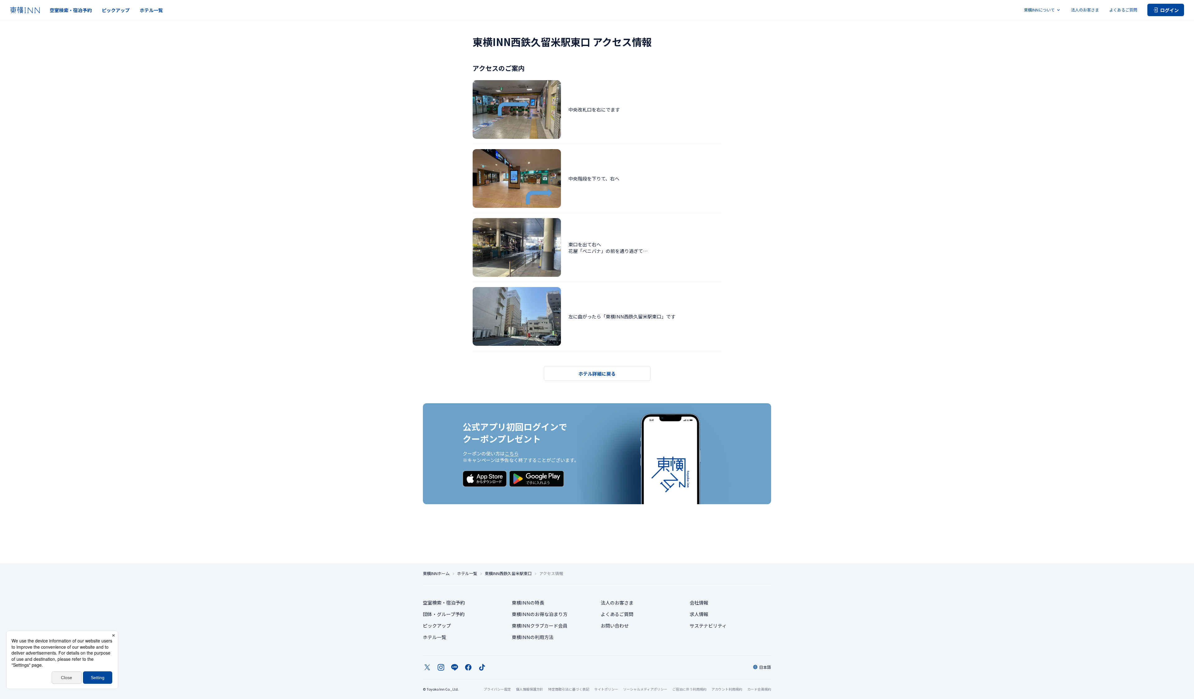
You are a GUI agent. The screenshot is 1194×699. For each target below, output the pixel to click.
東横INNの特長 (528, 602)
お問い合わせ (615, 625)
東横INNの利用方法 (532, 637)
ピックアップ (116, 10)
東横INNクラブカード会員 (539, 625)
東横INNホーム (436, 573)
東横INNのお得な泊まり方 (539, 614)
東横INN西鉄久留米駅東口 (508, 573)
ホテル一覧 (151, 10)
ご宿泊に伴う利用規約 (689, 689)
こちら (512, 453)
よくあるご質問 (1123, 10)
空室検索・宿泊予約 (71, 10)
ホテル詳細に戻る (597, 373)
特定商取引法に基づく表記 (568, 689)
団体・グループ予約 (444, 614)
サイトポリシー (606, 689)
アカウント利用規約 (726, 689)
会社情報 (699, 602)
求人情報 (699, 614)
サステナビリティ (708, 625)
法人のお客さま (1085, 10)
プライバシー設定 (497, 689)
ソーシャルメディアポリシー (645, 689)
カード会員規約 (759, 689)
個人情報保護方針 (529, 689)
